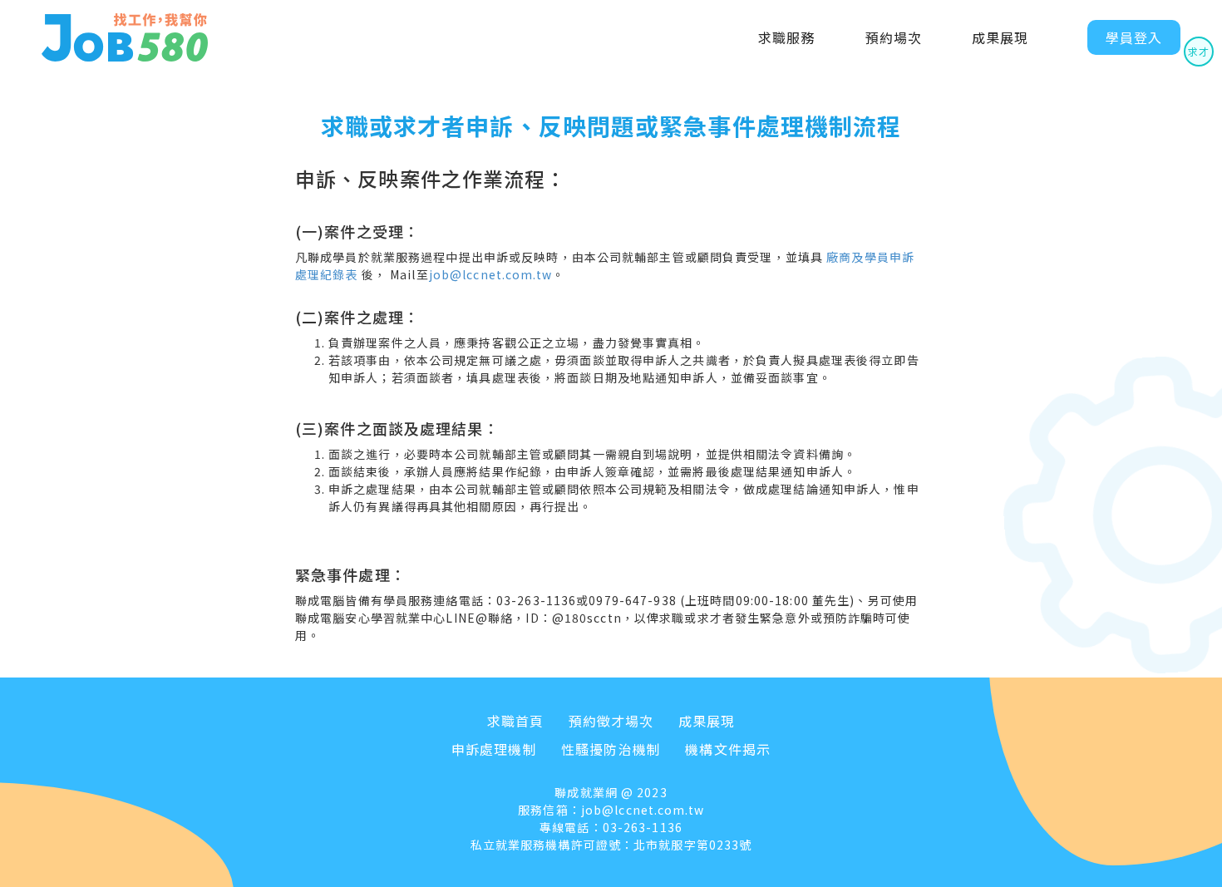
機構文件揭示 (728, 749)
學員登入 (1134, 37)
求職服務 (786, 37)
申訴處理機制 (494, 749)
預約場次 (893, 37)
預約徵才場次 (611, 721)
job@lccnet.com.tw (490, 274)
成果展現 (1000, 37)
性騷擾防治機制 (611, 749)
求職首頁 (515, 721)
